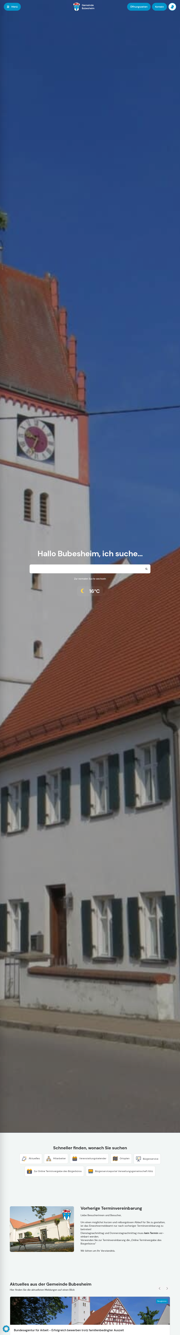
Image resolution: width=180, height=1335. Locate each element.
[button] (6, 1329)
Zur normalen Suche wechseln (90, 578)
